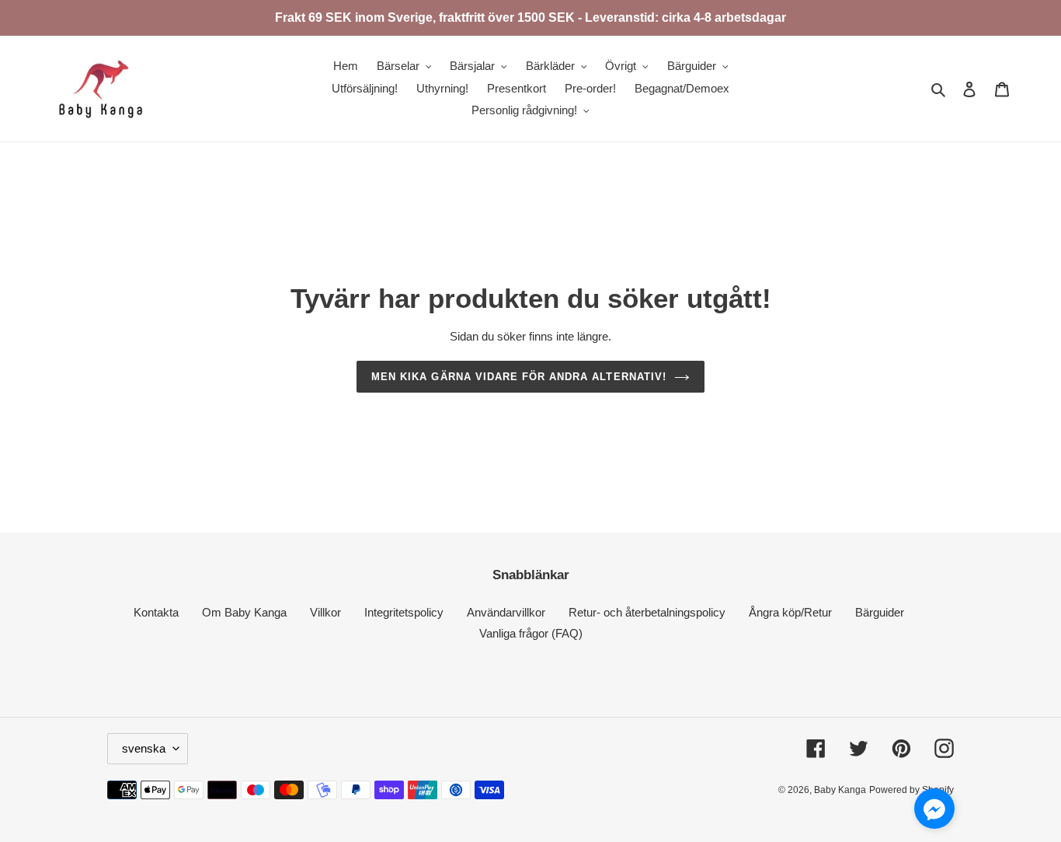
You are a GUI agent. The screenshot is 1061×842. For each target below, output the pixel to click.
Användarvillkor (506, 612)
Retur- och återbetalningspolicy (647, 612)
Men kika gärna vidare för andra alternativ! (518, 377)
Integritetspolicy (404, 612)
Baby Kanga (840, 789)
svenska (143, 748)
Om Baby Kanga (244, 612)
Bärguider (879, 612)
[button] (934, 811)
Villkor (325, 612)
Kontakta (156, 612)
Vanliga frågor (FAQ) (531, 633)
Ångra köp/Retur (790, 612)
